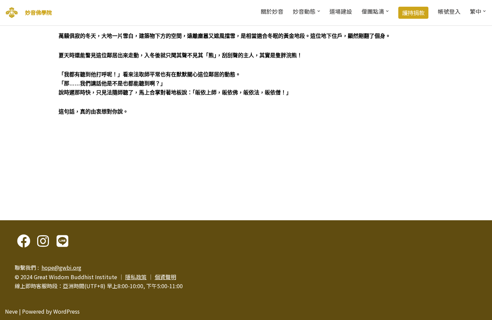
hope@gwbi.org (61, 267)
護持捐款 (413, 13)
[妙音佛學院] (11, 12)
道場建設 (340, 11)
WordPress (66, 311)
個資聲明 (165, 277)
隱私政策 (136, 277)
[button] (318, 11)
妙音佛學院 (38, 12)
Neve (11, 311)
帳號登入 (449, 11)
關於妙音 (272, 11)
